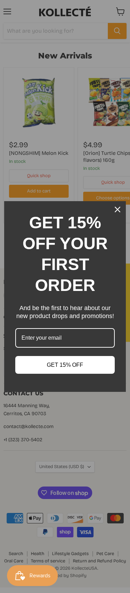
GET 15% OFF (65, 365)
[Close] (117, 209)
